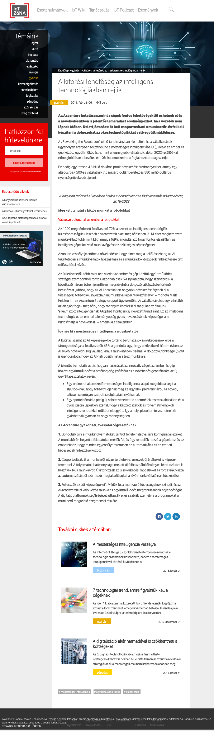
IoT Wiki (78, 10)
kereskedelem (29, 89)
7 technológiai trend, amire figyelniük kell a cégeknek (130, 592)
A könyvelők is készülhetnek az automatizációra (19, 202)
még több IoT (30, 113)
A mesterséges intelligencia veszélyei (125, 544)
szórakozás (31, 107)
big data (33, 54)
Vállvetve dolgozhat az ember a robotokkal (88, 219)
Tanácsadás (99, 10)
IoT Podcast (124, 10)
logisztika (32, 95)
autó (35, 49)
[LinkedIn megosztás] (176, 516)
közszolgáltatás (28, 84)
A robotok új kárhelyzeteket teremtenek (24, 211)
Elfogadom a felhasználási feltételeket (25, 171)
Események (148, 10)
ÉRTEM (37, 726)
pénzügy (32, 101)
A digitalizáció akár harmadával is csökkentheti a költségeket (135, 643)
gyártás (33, 78)
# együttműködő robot (107, 691)
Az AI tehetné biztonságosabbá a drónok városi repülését (24, 220)
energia (33, 72)
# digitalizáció (131, 691)
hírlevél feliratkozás (24, 162)
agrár (35, 43)
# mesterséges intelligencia (74, 691)
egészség (32, 66)
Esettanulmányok (52, 10)
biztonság (32, 60)
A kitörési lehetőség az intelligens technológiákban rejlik (113, 70)
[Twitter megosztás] (167, 516)
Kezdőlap (63, 70)
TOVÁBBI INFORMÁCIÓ (16, 726)
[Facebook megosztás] (159, 516)
